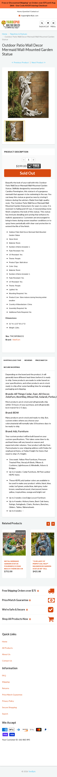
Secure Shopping (12, 367)
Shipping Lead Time (12, 360)
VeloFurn (16, 339)
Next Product (38, 62)
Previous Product (21, 62)
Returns (5, 688)
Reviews (28, 360)
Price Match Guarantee (12, 694)
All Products (7, 648)
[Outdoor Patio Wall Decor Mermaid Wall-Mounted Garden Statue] (28, 94)
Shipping (6, 682)
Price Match (41, 360)
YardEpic (32, 771)
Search (5, 714)
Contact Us (7, 660)
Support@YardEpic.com (29, 16)
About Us (6, 654)
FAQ (4, 675)
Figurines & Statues (18, 34)
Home (4, 34)
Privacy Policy (8, 701)
